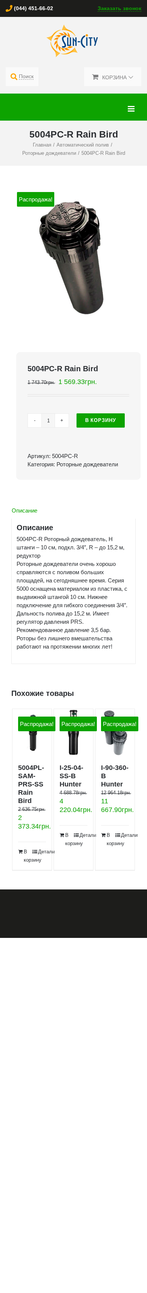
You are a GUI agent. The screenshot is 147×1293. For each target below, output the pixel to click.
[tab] (73, 510)
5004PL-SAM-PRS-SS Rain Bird (31, 784)
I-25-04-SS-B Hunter (71, 776)
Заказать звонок (119, 8)
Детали (42, 851)
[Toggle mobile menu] (132, 109)
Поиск (26, 76)
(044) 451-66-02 (33, 8)
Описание (24, 510)
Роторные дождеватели (87, 464)
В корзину (100, 420)
